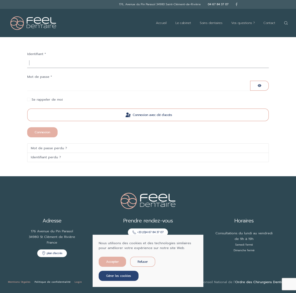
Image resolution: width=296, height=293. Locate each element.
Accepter (112, 261)
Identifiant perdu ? (46, 157)
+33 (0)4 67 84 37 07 (150, 232)
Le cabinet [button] (183, 22)
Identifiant (36, 53)
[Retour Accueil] (33, 23)
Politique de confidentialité (53, 282)
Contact (269, 22)
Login (78, 282)
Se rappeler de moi (47, 99)
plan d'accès (54, 253)
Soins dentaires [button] (211, 22)
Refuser (143, 261)
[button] (286, 23)
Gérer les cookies (118, 275)
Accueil (161, 22)
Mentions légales (19, 282)
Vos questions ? (243, 22)
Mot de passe (39, 76)
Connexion (42, 132)
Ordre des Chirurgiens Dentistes (261, 282)
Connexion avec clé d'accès (152, 115)
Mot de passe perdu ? (49, 148)
